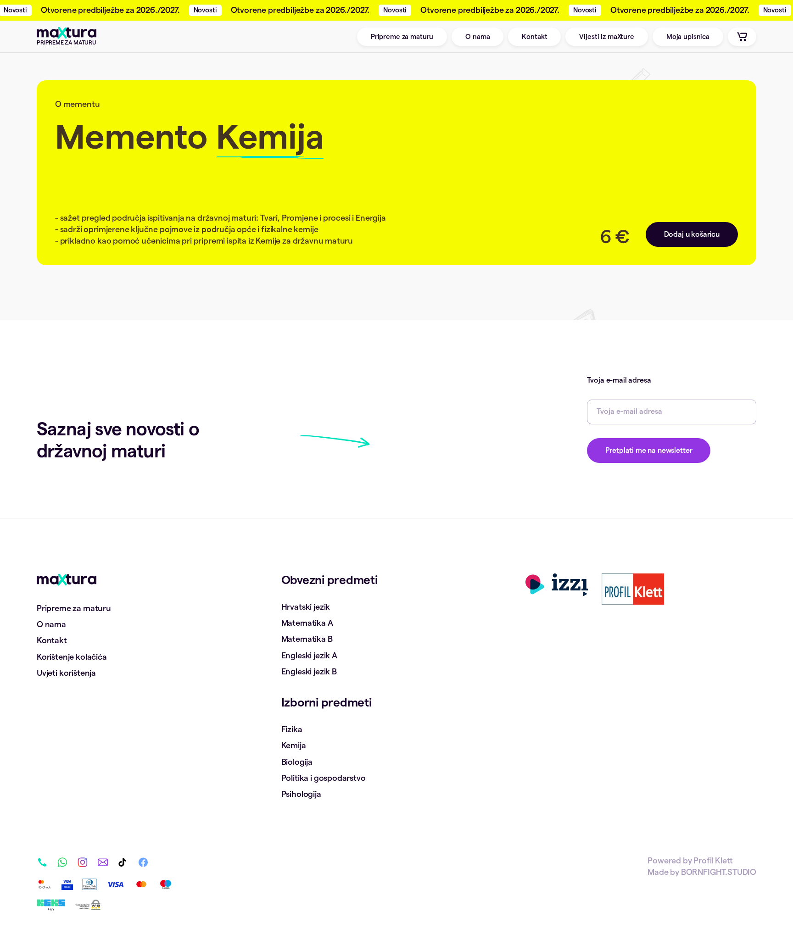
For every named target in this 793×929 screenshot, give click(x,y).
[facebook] (143, 866)
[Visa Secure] (67, 884)
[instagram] (82, 866)
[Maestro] (166, 884)
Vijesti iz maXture (606, 36)
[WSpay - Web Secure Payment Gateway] (87, 905)
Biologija (297, 762)
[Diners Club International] (89, 884)
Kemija (293, 745)
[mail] (102, 866)
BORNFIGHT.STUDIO (718, 872)
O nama (477, 36)
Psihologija (301, 794)
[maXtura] (66, 579)
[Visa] (115, 884)
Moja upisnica (687, 36)
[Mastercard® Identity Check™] (44, 884)
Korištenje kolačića (72, 657)
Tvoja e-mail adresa (619, 380)
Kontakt (534, 36)
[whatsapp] (62, 866)
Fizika (291, 729)
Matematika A (307, 623)
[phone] (42, 866)
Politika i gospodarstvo (323, 778)
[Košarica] (742, 37)
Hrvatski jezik (305, 607)
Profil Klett (713, 861)
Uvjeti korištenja (66, 673)
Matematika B (307, 639)
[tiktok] (122, 866)
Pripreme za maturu (402, 36)
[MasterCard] (142, 884)
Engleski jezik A (309, 655)
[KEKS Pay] (51, 905)
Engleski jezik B (309, 672)
